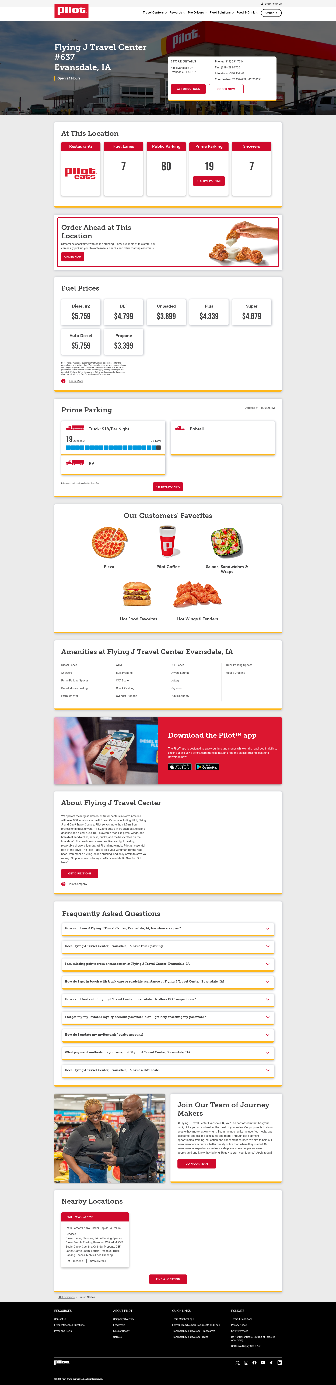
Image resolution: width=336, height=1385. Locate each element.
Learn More (76, 381)
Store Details (98, 1261)
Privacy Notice (239, 1325)
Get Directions (188, 89)
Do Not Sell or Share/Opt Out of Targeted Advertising (253, 1338)
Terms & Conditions (241, 1319)
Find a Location (168, 1279)
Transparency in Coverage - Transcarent (193, 1331)
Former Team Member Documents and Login (196, 1325)
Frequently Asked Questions (69, 1325)
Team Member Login (183, 1319)
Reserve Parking (209, 181)
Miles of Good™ (121, 1331)
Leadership (119, 1325)
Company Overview (123, 1319)
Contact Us (60, 1319)
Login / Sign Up (273, 3)
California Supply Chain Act (246, 1346)
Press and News (63, 1331)
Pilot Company (78, 884)
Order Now (226, 89)
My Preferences (239, 1331)
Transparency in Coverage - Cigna (190, 1337)
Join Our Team (197, 1163)
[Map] (211, 849)
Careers (117, 1337)
